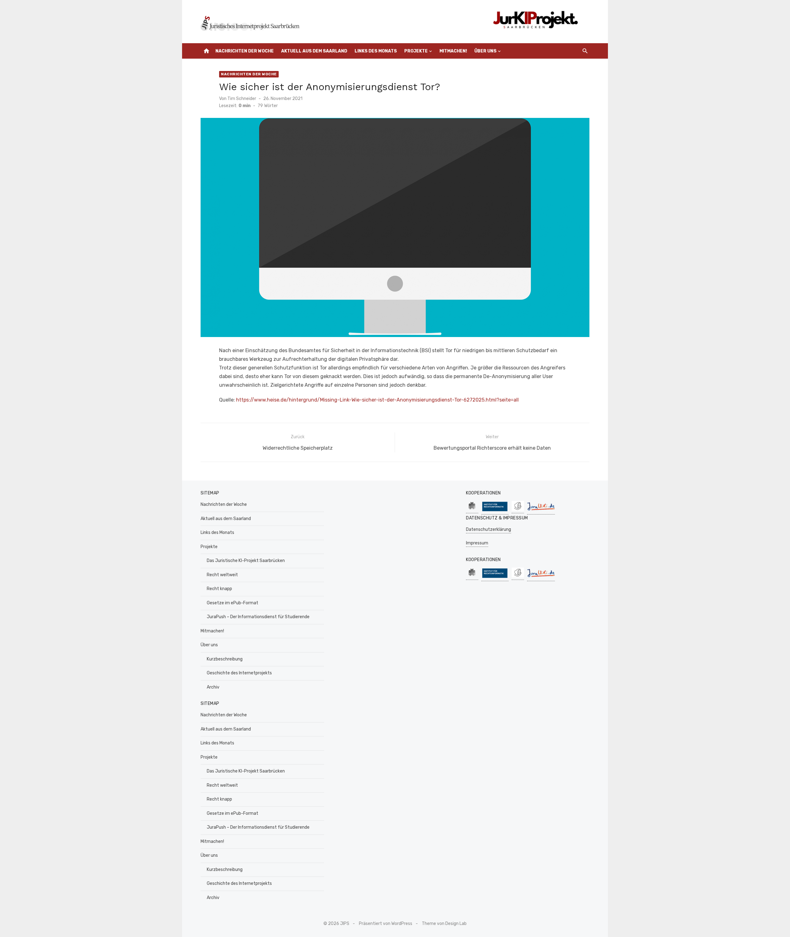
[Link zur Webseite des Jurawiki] (541, 511)
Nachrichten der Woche (244, 51)
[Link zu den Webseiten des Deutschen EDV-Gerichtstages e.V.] (518, 510)
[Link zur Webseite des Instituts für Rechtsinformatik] (495, 511)
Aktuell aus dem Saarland (314, 51)
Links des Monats (376, 51)
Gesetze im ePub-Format (232, 603)
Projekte (416, 51)
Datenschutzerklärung (488, 529)
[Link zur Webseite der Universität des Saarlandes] (472, 510)
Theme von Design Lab (444, 923)
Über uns (485, 51)
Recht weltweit (222, 574)
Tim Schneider (241, 98)
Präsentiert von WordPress (385, 923)
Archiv (213, 687)
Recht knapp (219, 588)
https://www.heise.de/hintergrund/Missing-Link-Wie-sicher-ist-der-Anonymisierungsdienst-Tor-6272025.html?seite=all (377, 400)
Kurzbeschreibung (225, 659)
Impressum (477, 543)
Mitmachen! (453, 51)
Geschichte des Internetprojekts (239, 673)
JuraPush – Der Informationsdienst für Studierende (258, 616)
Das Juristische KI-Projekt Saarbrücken (246, 560)
